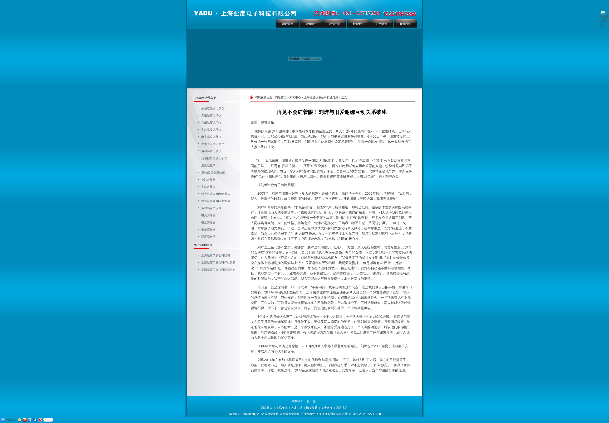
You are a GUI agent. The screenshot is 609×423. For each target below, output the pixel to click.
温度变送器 (208, 236)
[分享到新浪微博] (24, 420)
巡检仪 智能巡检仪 (213, 172)
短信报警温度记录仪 (214, 158)
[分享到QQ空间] (19, 420)
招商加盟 (311, 407)
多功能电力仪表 (211, 208)
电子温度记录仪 (211, 137)
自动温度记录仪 (211, 151)
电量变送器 (208, 229)
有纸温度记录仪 (211, 122)
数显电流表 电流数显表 (216, 194)
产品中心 (334, 24)
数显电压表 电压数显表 (216, 201)
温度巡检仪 (208, 165)
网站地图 (341, 407)
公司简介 (311, 24)
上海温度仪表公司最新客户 (218, 269)
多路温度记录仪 (211, 129)
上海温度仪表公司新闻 (215, 255)
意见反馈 (281, 407)
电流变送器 (208, 215)
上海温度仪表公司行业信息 (218, 262)
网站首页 (287, 24)
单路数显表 (208, 179)
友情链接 (326, 407)
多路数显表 (208, 186)
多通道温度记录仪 (212, 108)
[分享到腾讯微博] (29, 420)
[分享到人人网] (35, 420)
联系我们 (405, 24)
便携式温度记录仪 (212, 144)
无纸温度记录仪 (211, 115)
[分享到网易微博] (40, 420)
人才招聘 (296, 407)
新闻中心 (358, 24)
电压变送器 (208, 222)
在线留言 (382, 24)
